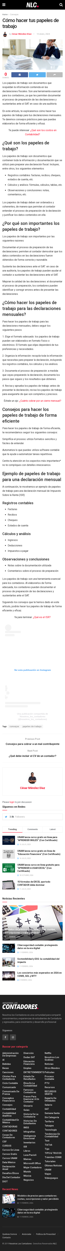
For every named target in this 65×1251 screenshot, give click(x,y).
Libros (27, 1151)
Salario (48, 1105)
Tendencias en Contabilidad (52, 1135)
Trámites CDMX (53, 1157)
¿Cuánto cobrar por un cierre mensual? (40, 400)
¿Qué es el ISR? (42, 617)
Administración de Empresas (10, 1054)
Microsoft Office (32, 1163)
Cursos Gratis (9, 1154)
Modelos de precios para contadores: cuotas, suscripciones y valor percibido (30, 931)
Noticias (49, 1064)
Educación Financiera (29, 1062)
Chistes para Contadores (9, 1077)
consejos (14, 726)
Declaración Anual (8, 1167)
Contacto (6, 1237)
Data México (8, 1162)
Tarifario (49, 1121)
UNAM (48, 1169)
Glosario (28, 1106)
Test (47, 1140)
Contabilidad (9, 1109)
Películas (49, 1072)
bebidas (6, 1064)
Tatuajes (49, 1125)
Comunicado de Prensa (10, 1092)
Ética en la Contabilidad (30, 1084)
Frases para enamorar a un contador (31, 1099)
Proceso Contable (49, 1077)
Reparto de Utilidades (50, 1099)
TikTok (48, 1145)
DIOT (5, 1181)
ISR (25, 1146)
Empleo (27, 1068)
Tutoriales (50, 1161)
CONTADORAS (9, 1126)
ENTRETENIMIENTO (34, 1072)
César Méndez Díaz (22, 34)
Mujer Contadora (32, 1167)
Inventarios (29, 1142)
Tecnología (51, 1130)
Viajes (48, 1174)
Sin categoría (52, 1117)
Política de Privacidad (46, 1234)
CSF (4, 1141)
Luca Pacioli (30, 1155)
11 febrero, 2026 (13, 937)
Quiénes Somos (9, 1234)
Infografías (29, 1131)
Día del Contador (11, 1177)
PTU (47, 1083)
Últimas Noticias (53, 1165)
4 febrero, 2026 (25, 980)
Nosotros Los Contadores (20, 1244)
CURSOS (6, 1145)
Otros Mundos (52, 1068)
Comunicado (9, 1087)
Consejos (14, 14)
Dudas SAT (29, 1057)
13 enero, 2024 (43, 34)
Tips (47, 1149)
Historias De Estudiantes (30, 1122)
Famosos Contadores (30, 1091)
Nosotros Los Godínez (52, 1058)
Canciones (8, 1072)
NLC (55, 1244)
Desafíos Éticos (10, 1173)
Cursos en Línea (10, 1150)
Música (27, 1175)
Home (5, 14)
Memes (27, 1159)
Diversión (29, 1053)
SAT (47, 1109)
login (12, 802)
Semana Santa (52, 1113)
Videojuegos (51, 1178)
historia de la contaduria (31, 1115)
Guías (27, 1110)
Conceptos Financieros (8, 1099)
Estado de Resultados (29, 1077)
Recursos (50, 1087)
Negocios (29, 1180)
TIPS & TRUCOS (53, 1153)
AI (3, 1060)
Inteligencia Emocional (30, 1137)
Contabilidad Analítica (9, 1114)
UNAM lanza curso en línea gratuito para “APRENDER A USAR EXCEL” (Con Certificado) (38, 868)
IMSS (26, 1127)
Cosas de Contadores (8, 1136)
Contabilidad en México (10, 1121)
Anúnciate (26, 1234)
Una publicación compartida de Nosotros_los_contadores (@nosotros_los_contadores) (32, 716)
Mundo (27, 1171)
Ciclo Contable (10, 1083)
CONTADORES (9, 1130)
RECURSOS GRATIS (50, 1092)
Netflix (48, 1053)
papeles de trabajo (32, 726)
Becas (5, 1068)
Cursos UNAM (9, 1158)
